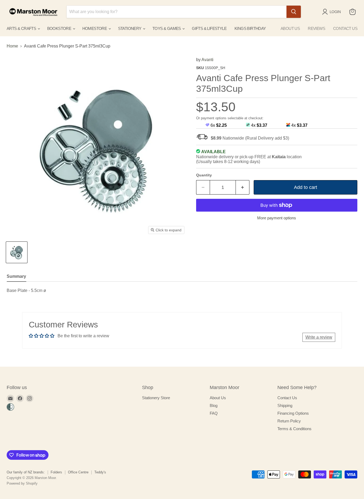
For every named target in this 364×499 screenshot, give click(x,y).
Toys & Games (167, 28)
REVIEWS (316, 28)
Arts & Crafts (22, 28)
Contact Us (287, 397)
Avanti (207, 59)
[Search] (293, 12)
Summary (16, 276)
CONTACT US (345, 28)
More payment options (276, 218)
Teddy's (100, 472)
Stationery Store (156, 397)
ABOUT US (290, 28)
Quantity (204, 175)
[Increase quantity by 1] (242, 187)
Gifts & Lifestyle (209, 28)
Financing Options (293, 413)
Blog (213, 405)
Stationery (130, 28)
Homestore (95, 28)
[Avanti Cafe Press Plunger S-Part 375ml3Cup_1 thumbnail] (16, 252)
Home (12, 46)
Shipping (284, 405)
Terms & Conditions (294, 428)
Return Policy (289, 421)
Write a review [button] (318, 337)
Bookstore (59, 28)
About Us (218, 397)
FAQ (214, 413)
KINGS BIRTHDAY (250, 28)
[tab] (16, 277)
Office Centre (78, 472)
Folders (56, 472)
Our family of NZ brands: (26, 472)
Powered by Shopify (22, 483)
